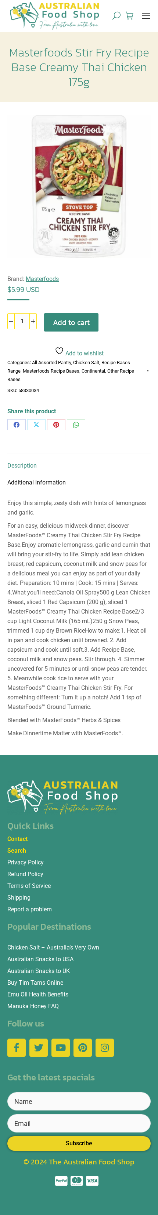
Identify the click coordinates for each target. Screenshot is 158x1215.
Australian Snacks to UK (38, 970)
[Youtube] (60, 1048)
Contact (17, 838)
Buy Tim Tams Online (35, 982)
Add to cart (71, 322)
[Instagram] (105, 1048)
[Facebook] (16, 424)
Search (16, 850)
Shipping (18, 897)
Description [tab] (22, 465)
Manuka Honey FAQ (33, 1006)
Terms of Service (29, 885)
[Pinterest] (56, 424)
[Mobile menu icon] (146, 16)
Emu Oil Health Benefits (37, 994)
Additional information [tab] (36, 482)
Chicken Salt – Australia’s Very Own (53, 947)
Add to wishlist (84, 353)
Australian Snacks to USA (40, 959)
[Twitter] (38, 1048)
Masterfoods (42, 278)
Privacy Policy (25, 862)
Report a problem (29, 909)
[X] (36, 424)
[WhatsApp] (76, 424)
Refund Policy (25, 874)
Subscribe (79, 1143)
